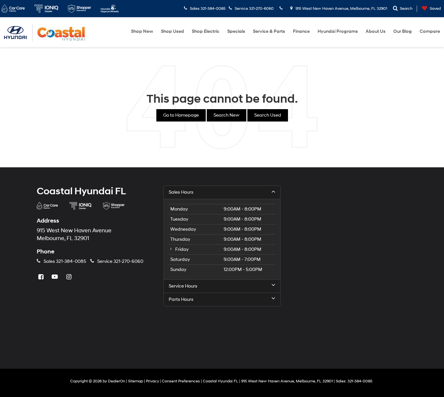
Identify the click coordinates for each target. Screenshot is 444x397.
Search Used (267, 115)
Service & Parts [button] (269, 31)
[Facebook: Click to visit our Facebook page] (41, 277)
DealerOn (116, 381)
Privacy (152, 381)
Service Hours (183, 286)
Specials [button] (236, 31)
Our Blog (402, 31)
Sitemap (135, 381)
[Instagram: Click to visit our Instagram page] (69, 277)
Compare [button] (430, 31)
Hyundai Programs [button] (338, 31)
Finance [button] (301, 31)
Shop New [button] (142, 31)
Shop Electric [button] (205, 31)
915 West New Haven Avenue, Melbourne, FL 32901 (340, 8)
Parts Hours (181, 299)
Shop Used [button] (172, 31)
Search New (227, 115)
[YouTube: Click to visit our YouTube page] (55, 277)
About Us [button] (375, 31)
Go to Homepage (181, 115)
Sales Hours (181, 192)
